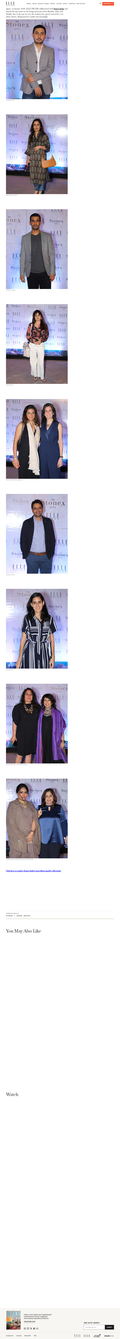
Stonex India (59, 9)
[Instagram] (25, 1328)
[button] (10, 916)
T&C (35, 1335)
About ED (27, 1335)
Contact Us (9, 1335)
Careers (19, 1335)
